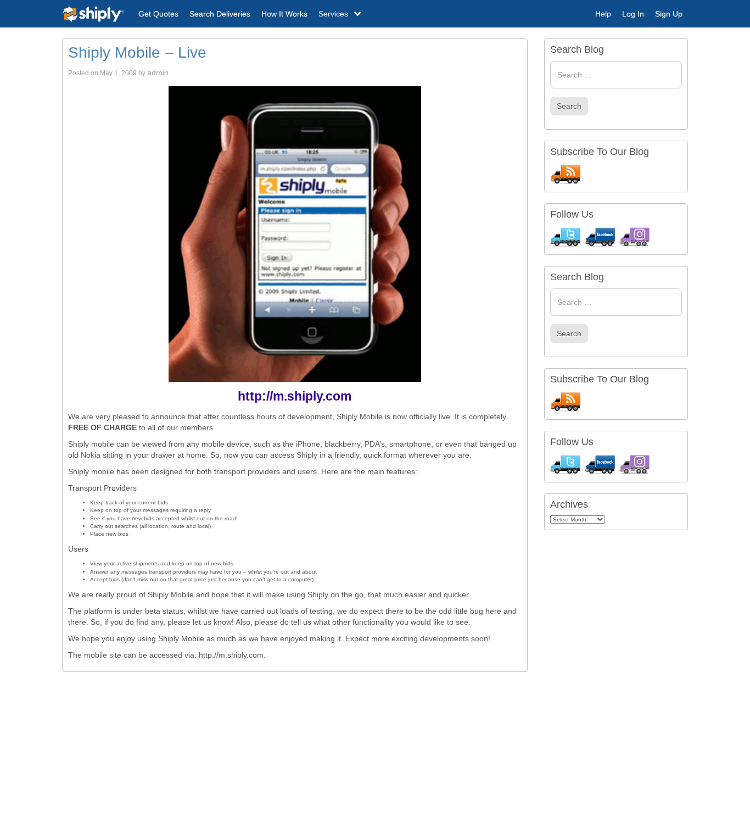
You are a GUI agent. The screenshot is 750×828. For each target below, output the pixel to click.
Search (569, 106)
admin (158, 72)
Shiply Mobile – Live (137, 52)
